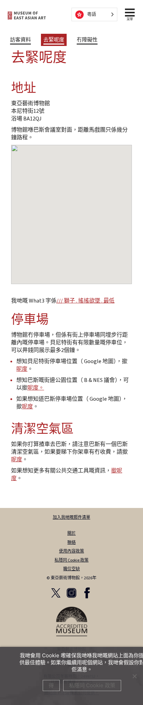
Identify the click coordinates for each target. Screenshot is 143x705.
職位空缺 (71, 569)
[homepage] (27, 15)
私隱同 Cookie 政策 (71, 560)
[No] (134, 676)
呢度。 (35, 388)
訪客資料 (20, 40)
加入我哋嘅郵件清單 (71, 517)
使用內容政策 (71, 551)
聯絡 (71, 543)
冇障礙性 (87, 40)
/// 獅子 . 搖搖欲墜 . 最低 (86, 301)
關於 (71, 533)
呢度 (21, 369)
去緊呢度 (53, 40)
